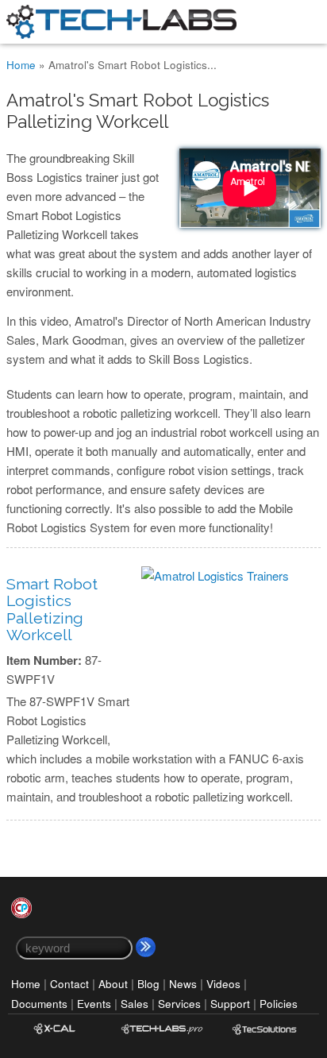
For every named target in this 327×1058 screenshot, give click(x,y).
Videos (223, 983)
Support (230, 1003)
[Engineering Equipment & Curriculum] (264, 1038)
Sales (134, 1003)
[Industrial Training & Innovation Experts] (162, 1038)
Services (179, 1003)
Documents (39, 1003)
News (183, 983)
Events (94, 1003)
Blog (148, 983)
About (113, 983)
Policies (279, 1003)
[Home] (121, 33)
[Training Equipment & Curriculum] (59, 1038)
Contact (69, 983)
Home (21, 64)
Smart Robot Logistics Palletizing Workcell (52, 609)
